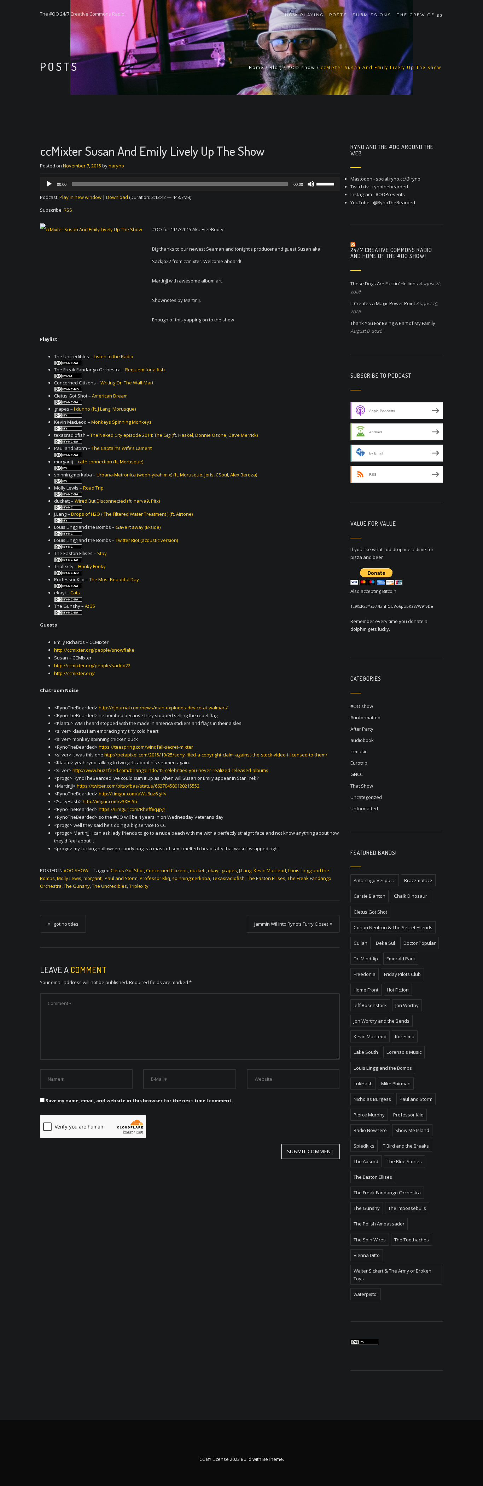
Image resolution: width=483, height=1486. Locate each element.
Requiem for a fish (145, 369)
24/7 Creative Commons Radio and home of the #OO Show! (391, 253)
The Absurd (366, 1161)
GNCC (356, 774)
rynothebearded (390, 186)
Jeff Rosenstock (370, 1005)
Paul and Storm (121, 878)
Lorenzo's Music (403, 1052)
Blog (275, 67)
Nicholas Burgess (372, 1099)
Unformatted (364, 808)
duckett (198, 870)
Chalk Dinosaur (410, 896)
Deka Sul (385, 943)
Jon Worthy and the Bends (381, 1021)
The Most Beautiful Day (114, 579)
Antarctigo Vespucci (375, 880)
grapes (229, 870)
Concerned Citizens (167, 870)
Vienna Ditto (367, 1255)
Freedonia (365, 974)
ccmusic (358, 751)
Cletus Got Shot (127, 870)
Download (117, 197)
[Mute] (310, 184)
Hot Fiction (398, 990)
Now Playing (304, 15)
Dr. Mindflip (366, 958)
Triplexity (139, 886)
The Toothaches (411, 1239)
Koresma (404, 1036)
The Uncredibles (109, 886)
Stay (102, 553)
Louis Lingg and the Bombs (383, 1068)
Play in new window (80, 197)
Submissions (372, 15)
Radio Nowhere (370, 1130)
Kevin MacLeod (270, 870)
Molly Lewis (69, 878)
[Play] (49, 184)
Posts (338, 15)
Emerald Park (400, 958)
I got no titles (65, 924)
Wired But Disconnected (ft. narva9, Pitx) (117, 501)
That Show (361, 786)
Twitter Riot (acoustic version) (147, 540)
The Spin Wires (370, 1239)
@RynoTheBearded (394, 202)
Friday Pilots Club (402, 974)
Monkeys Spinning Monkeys (121, 422)
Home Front (366, 990)
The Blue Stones (404, 1161)
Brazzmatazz (418, 880)
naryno (116, 165)
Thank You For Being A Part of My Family (392, 323)
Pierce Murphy (369, 1114)
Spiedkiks (364, 1146)
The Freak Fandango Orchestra (387, 1192)
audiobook (362, 740)
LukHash (363, 1083)
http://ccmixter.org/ (74, 673)
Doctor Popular (419, 943)
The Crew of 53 (420, 15)
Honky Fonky (92, 566)
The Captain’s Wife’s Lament (122, 448)
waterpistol (366, 1294)
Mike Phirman (396, 1083)
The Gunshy (77, 886)
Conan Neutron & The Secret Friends (393, 927)
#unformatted (365, 717)
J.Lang (245, 870)
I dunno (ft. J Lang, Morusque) (105, 409)
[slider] (326, 183)
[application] (190, 184)
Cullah (360, 943)
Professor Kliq (155, 878)
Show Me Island (412, 1130)
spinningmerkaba (191, 878)
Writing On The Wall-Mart (126, 382)
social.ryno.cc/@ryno (398, 179)
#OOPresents (390, 194)
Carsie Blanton (369, 896)
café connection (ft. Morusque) (110, 461)
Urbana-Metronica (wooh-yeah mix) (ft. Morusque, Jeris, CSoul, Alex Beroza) (177, 474)
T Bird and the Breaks (406, 1146)
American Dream (110, 396)
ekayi (214, 870)
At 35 (90, 606)
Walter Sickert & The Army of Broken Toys (392, 1275)
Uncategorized (366, 797)
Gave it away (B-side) (138, 527)
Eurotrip (358, 763)
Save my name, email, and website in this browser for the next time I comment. (139, 1100)
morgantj (93, 878)
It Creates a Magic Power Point (382, 303)
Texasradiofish (228, 878)
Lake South (366, 1052)
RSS (68, 210)
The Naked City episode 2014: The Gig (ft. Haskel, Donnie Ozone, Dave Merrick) (174, 435)
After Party (361, 729)
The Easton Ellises (266, 878)
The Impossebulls (407, 1208)
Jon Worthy (407, 1005)
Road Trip (93, 488)
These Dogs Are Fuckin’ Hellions (384, 283)
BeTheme (272, 1459)
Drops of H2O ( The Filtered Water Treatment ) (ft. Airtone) (132, 514)
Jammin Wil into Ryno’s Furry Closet (291, 924)
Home (256, 67)
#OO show (301, 67)
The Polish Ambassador (379, 1224)
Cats (75, 592)
